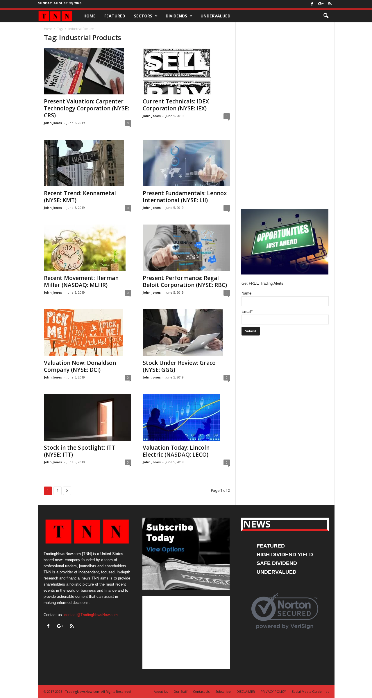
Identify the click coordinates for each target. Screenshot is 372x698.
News (257, 524)
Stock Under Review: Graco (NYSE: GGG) (179, 366)
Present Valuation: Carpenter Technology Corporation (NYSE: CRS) (86, 108)
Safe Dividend (277, 563)
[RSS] (330, 4)
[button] (325, 16)
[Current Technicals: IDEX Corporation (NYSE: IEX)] (186, 71)
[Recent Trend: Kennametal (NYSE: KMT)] (87, 163)
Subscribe (223, 691)
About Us (161, 691)
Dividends (176, 16)
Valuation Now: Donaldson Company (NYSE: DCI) (80, 366)
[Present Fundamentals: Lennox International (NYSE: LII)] (186, 163)
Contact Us (201, 691)
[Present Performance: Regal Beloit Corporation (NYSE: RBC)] (186, 248)
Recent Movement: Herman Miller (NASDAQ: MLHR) (81, 281)
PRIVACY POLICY (273, 691)
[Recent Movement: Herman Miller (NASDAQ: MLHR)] (87, 248)
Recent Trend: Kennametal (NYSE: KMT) (80, 196)
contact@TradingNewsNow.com (91, 615)
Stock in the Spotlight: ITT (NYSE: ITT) (79, 451)
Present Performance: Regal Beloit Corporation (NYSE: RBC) (185, 281)
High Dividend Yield (285, 554)
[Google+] (321, 4)
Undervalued (215, 16)
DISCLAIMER (246, 691)
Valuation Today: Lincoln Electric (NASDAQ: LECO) (176, 451)
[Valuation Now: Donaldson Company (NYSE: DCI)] (87, 332)
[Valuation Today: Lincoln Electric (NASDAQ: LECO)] (186, 417)
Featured (114, 16)
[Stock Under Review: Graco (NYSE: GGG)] (186, 332)
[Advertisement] (186, 632)
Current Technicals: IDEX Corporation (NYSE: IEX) (176, 105)
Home (89, 16)
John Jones (53, 123)
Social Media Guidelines (310, 691)
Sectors (143, 16)
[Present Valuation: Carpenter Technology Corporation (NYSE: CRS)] (87, 71)
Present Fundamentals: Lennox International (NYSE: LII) (185, 196)
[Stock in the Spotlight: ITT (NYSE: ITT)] (87, 417)
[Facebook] (312, 4)
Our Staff (180, 691)
